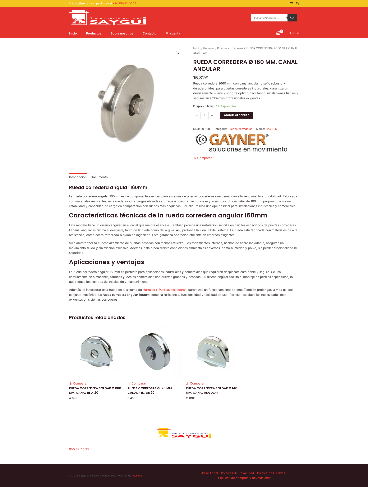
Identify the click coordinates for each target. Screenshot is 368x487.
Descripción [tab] (78, 177)
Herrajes (209, 48)
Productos (93, 33)
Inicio (73, 33)
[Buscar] (292, 17)
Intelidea (137, 475)
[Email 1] (291, 3)
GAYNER (271, 128)
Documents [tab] (99, 177)
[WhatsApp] (297, 3)
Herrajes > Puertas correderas (164, 290)
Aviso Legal (209, 473)
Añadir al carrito (237, 115)
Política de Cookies (271, 473)
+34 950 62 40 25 (124, 3)
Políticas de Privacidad (237, 473)
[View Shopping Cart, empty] (278, 33)
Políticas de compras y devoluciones (244, 478)
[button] (177, 52)
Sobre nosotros (122, 33)
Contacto (149, 33)
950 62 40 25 (79, 449)
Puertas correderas (230, 48)
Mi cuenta (173, 33)
